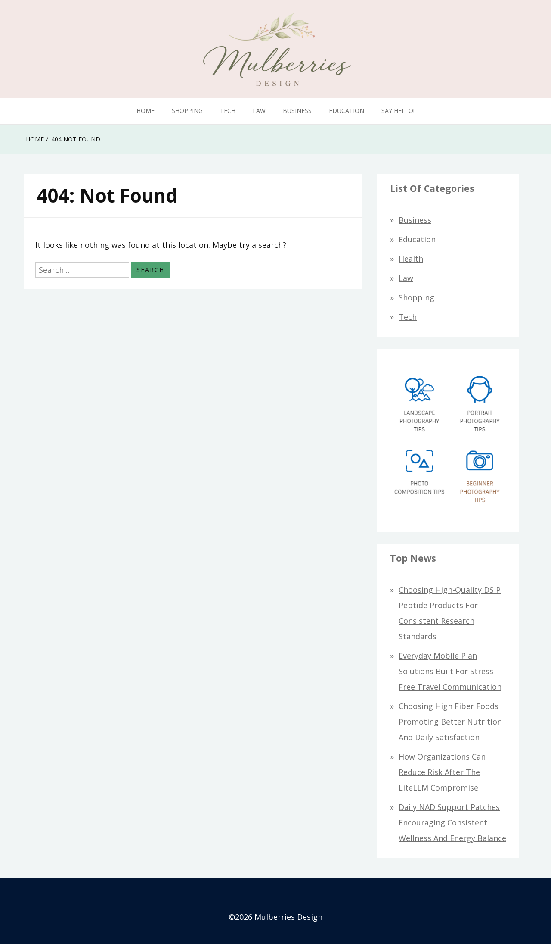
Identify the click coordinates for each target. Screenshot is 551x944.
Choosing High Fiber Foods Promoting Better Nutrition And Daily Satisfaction (450, 721)
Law (259, 110)
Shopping (187, 110)
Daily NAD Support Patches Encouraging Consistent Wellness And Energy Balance (452, 822)
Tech (227, 110)
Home (145, 110)
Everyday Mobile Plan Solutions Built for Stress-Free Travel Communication (450, 671)
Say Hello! (398, 110)
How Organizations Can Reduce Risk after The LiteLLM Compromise (442, 772)
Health (411, 258)
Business (297, 110)
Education (346, 110)
